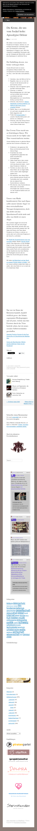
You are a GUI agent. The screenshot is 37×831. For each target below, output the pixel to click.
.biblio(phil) (11, 702)
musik (22, 617)
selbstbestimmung (13, 625)
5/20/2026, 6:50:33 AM (22, 562)
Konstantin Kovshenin (20, 822)
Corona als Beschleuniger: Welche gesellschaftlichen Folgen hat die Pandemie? (16, 344)
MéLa (8, 39)
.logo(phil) (11, 705)
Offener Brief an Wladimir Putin (28, 402)
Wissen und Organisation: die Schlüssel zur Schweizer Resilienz (20, 388)
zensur (26, 634)
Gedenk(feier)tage (13, 718)
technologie (12, 626)
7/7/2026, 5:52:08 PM (20, 519)
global (28, 367)
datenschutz (19, 603)
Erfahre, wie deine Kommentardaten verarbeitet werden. (17, 425)
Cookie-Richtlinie (19, 11)
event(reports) (12, 715)
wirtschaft (12, 368)
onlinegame (11, 620)
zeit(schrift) (17, 366)
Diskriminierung (10, 606)
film (19, 605)
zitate (9, 636)
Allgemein (9, 692)
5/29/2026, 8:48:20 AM (19, 537)
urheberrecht (13, 629)
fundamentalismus (15, 607)
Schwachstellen (20, 115)
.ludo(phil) (11, 710)
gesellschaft (23, 367)
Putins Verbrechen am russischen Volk (18, 394)
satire (16, 622)
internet (11, 615)
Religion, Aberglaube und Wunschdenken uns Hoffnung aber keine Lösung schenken (20, 104)
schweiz (23, 622)
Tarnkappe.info (15, 562)
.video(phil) (11, 713)
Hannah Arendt (25, 241)
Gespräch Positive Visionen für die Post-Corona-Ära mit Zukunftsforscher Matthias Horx (18, 336)
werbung (9, 632)
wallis (22, 629)
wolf (21, 634)
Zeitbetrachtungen (11, 367)
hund (26, 613)
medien (14, 617)
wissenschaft (13, 634)
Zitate (11, 707)
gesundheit (12, 612)
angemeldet (15, 417)
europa (16, 606)
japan (17, 615)
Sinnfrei (13, 472)
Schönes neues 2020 (13, 402)
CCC (14, 475)
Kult (8, 617)
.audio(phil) (11, 699)
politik (8, 368)
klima (27, 615)
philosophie (22, 619)
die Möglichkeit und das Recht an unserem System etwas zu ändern (18, 261)
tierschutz (21, 627)
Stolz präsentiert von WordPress (15, 820)
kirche (22, 615)
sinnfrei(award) (12, 721)
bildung (10, 603)
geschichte (11, 610)
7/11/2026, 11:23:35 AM (20, 475)
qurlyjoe (14, 519)
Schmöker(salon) (11, 694)
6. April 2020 (13, 39)
